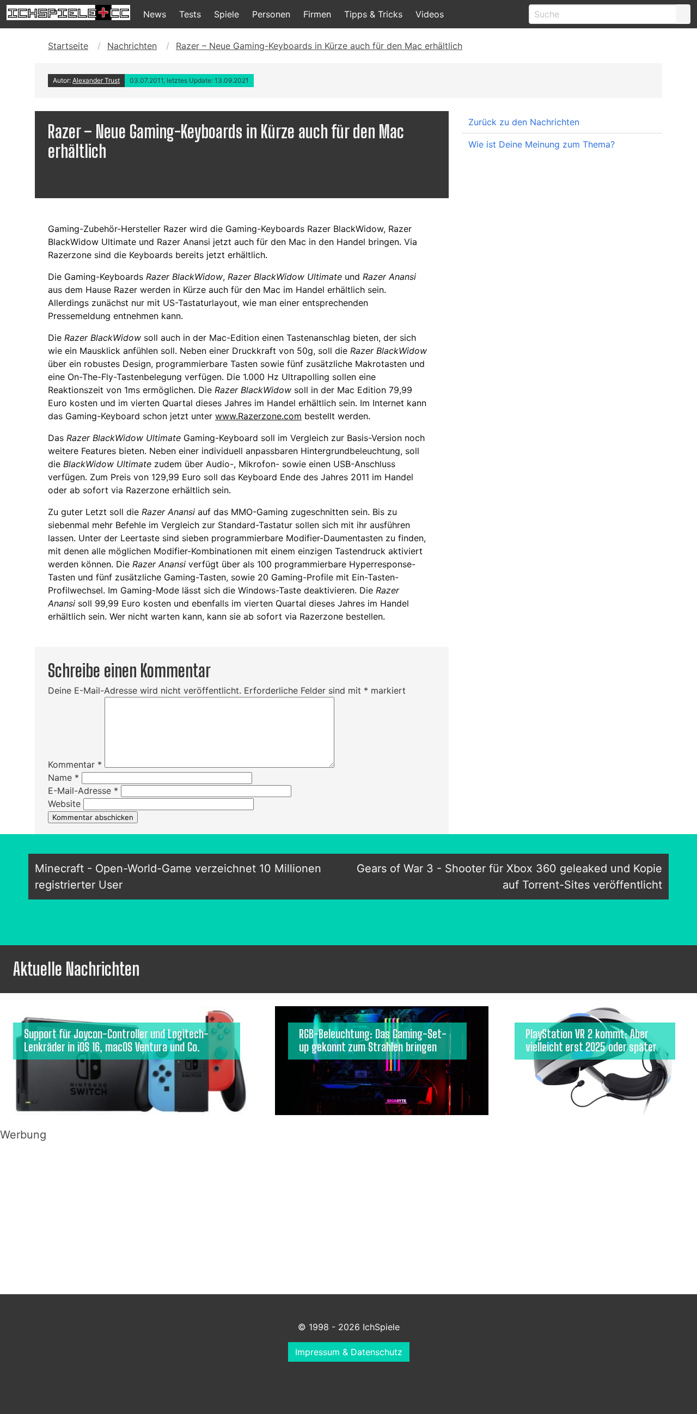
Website (64, 803)
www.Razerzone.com (258, 416)
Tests (190, 14)
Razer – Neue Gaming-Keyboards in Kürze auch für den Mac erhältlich (319, 45)
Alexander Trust (96, 80)
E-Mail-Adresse (83, 790)
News (154, 14)
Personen (271, 14)
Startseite (68, 45)
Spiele (226, 14)
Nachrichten (132, 45)
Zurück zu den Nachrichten (523, 122)
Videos (429, 14)
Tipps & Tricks (373, 14)
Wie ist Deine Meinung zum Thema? (541, 144)
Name (63, 777)
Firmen (317, 14)
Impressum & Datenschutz (348, 1351)
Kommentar (75, 764)
